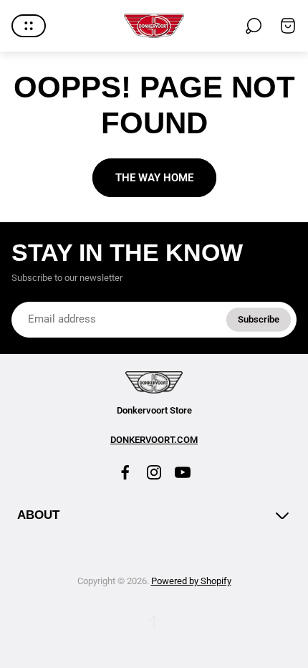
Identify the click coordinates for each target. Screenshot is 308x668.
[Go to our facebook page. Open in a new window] (125, 472)
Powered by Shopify (191, 581)
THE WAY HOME (154, 177)
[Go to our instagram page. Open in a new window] (154, 472)
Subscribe (258, 318)
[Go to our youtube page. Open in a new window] (182, 472)
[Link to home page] (154, 382)
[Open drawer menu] (28, 25)
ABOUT (38, 515)
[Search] (253, 26)
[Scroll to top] (154, 622)
